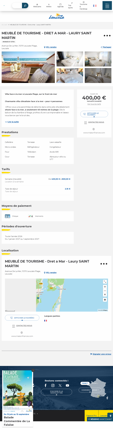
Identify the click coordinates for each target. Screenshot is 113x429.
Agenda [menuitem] (60, 7)
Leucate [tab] (94, 383)
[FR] (95, 6)
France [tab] (85, 383)
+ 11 (98, 75)
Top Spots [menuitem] (70, 6)
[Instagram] (52, 385)
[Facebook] (45, 385)
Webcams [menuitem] (37, 7)
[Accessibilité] (110, 415)
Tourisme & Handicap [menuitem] (83, 6)
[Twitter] (60, 385)
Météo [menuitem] (48, 7)
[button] (95, 5)
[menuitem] (4, 5)
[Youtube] (67, 385)
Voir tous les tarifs (94, 104)
